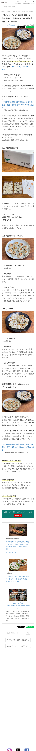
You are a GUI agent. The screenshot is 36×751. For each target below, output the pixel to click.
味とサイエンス (11, 552)
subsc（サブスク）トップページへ (18, 646)
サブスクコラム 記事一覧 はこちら (18, 640)
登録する (18, 515)
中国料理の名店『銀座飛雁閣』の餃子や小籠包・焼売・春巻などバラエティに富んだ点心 (18, 104)
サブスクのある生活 (13, 25)
